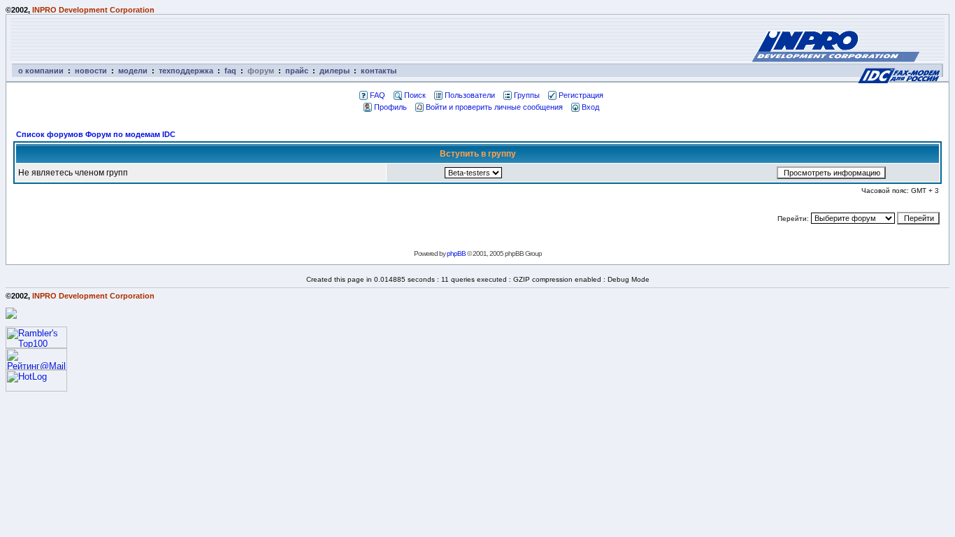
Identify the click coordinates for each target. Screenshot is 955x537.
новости (91, 70)
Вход (590, 107)
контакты (378, 70)
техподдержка (186, 70)
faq (230, 70)
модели (133, 70)
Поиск (415, 95)
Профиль (390, 107)
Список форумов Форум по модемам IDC (95, 134)
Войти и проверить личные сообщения (494, 107)
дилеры (334, 70)
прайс (296, 70)
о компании (41, 70)
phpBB (456, 253)
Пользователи (470, 95)
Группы (527, 95)
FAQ (377, 95)
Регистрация (581, 95)
